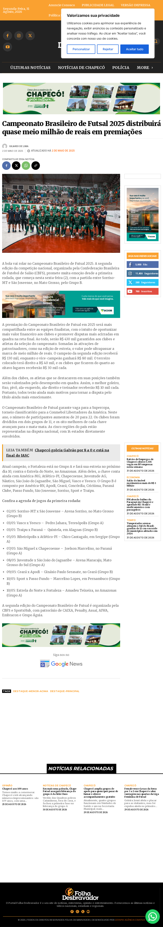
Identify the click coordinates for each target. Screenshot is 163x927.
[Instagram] (18, 35)
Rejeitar (108, 49)
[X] (30, 35)
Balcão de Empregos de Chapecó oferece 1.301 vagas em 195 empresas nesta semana (140, 463)
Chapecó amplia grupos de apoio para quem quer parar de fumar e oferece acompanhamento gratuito (101, 792)
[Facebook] (7, 35)
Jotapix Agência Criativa (130, 919)
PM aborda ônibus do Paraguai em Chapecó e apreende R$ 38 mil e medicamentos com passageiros (140, 504)
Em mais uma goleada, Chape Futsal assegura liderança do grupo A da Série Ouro (59, 791)
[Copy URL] (35, 165)
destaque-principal (64, 691)
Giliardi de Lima (18, 146)
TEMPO (131, 520)
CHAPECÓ (133, 456)
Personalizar (81, 49)
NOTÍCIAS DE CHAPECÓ (57, 785)
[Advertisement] (61, 728)
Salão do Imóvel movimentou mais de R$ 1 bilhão (141, 483)
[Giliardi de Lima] (5, 146)
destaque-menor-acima (30, 691)
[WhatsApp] (26, 165)
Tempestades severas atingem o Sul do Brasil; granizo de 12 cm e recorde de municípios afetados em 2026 (142, 528)
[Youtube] (7, 47)
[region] (108, 33)
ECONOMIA (133, 477)
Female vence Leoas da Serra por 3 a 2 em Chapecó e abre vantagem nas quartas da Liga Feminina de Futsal (141, 792)
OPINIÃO (7, 785)
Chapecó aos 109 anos (15, 788)
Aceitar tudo (134, 49)
